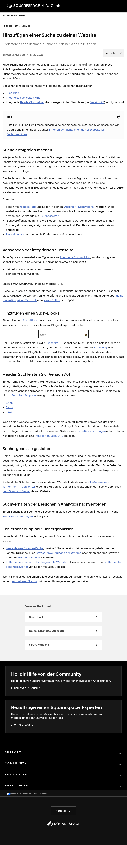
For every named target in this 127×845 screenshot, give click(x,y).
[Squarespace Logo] (63, 823)
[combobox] (113, 53)
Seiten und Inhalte (18, 26)
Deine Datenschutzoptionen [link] (29, 794)
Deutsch (60, 811)
